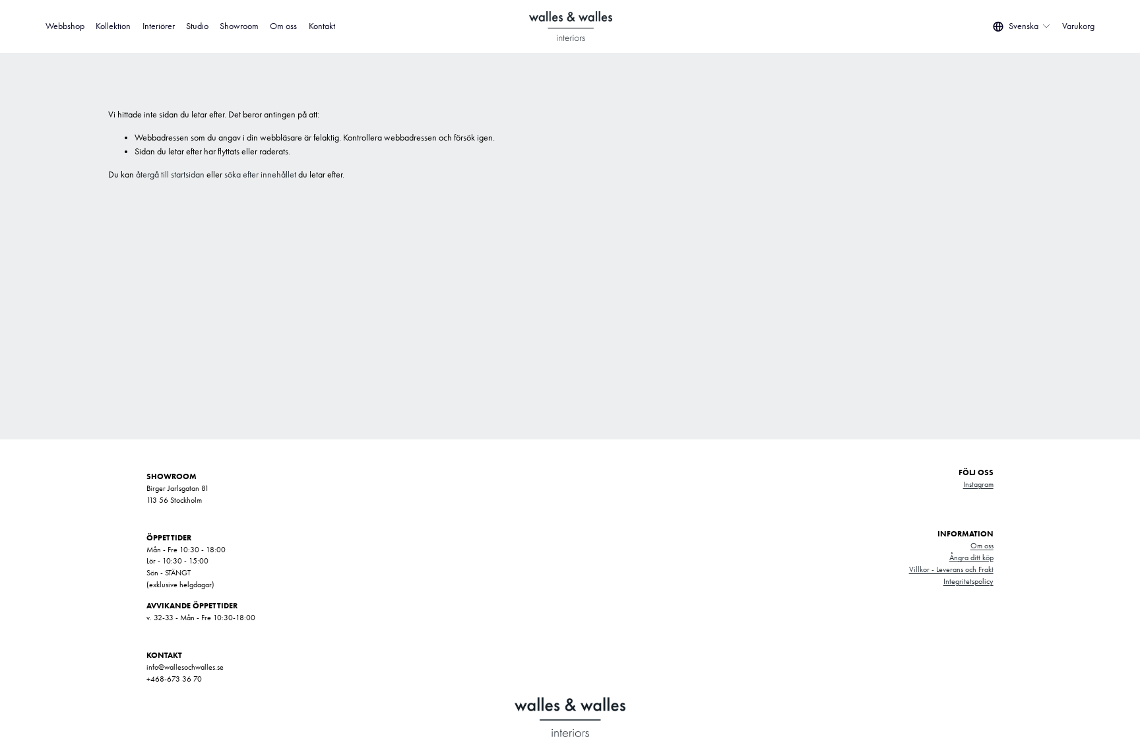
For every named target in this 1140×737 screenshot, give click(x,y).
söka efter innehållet (260, 174)
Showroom (239, 26)
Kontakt (322, 26)
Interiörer (158, 26)
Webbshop (65, 26)
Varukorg (1078, 26)
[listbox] (1022, 26)
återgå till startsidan (170, 174)
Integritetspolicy (968, 581)
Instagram (978, 484)
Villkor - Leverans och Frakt (951, 569)
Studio (197, 26)
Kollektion (113, 26)
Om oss (283, 26)
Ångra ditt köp (971, 557)
